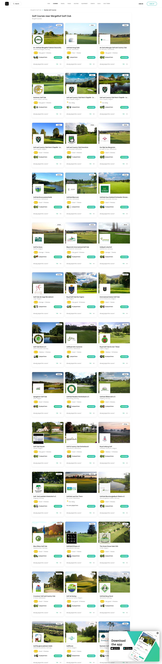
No (60, 64)
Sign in (141, 4)
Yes (57, 64)
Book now (58, 57)
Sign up (152, 4)
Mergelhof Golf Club (35, 10)
